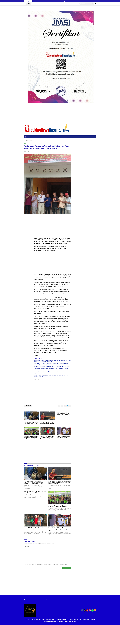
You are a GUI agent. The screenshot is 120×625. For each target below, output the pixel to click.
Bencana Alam (34, 619)
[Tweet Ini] (62, 406)
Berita (40, 619)
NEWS (85, 137)
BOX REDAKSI (86, 619)
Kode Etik (27, 619)
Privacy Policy (59, 619)
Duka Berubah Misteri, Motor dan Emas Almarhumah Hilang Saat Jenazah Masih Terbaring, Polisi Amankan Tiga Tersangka (52, 361)
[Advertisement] (60, 112)
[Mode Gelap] (95, 4)
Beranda (65, 619)
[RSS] (95, 610)
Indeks (28, 3)
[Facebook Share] (59, 406)
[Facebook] (82, 610)
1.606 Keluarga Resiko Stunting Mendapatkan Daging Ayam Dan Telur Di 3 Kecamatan (51, 369)
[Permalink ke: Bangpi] (25, 151)
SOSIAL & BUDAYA (73, 137)
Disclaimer (93, 619)
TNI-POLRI (46, 137)
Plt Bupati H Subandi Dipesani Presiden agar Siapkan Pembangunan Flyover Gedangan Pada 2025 (51, 376)
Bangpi (28, 151)
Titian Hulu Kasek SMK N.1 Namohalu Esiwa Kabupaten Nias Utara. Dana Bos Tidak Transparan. (61, 1)
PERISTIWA (52, 137)
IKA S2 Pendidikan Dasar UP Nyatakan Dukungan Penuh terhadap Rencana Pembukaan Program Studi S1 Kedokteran (51, 364)
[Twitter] (85, 610)
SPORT (29, 137)
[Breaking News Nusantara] (47, 128)
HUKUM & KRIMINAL (37, 137)
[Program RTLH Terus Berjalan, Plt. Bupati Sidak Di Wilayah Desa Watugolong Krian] (47, 431)
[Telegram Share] (67, 406)
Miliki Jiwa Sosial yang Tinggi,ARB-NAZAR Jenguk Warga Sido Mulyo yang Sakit (52, 366)
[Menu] (25, 4)
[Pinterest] (87, 610)
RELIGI (66, 137)
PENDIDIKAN (60, 137)
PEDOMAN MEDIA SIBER (48, 619)
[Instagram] (90, 610)
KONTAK (79, 619)
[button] (92, 4)
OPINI (80, 137)
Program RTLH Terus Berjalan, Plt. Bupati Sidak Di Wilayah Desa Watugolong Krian (51, 372)
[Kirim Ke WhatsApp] (70, 406)
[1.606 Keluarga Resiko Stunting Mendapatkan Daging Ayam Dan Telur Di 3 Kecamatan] (31, 431)
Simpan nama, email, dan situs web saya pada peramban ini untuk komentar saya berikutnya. (46, 564)
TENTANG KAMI (72, 619)
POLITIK (90, 137)
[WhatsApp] (92, 610)
